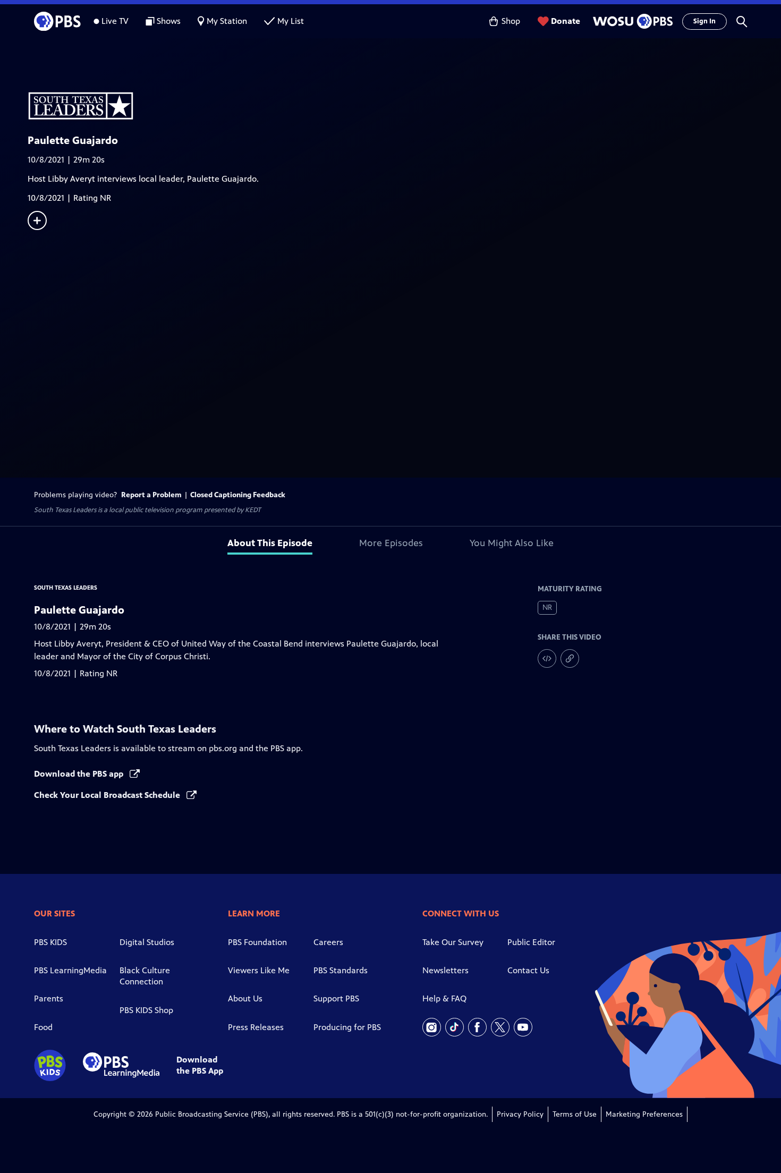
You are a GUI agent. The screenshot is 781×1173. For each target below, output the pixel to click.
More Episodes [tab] (391, 543)
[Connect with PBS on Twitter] (500, 1027)
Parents (48, 998)
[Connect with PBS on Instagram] (431, 1027)
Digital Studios (147, 942)
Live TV (115, 21)
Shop (511, 21)
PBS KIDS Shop (146, 1010)
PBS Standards (340, 970)
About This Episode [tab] (269, 543)
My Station (227, 21)
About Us (245, 998)
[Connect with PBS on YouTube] (523, 1027)
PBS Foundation (257, 942)
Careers (328, 942)
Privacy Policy (520, 1114)
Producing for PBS (347, 1027)
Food (43, 1027)
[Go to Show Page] (404, 94)
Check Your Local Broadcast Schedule (108, 795)
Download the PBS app (79, 774)
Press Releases (256, 1027)
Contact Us (528, 970)
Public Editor (531, 942)
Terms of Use (575, 1114)
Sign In (704, 21)
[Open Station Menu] (631, 21)
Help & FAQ (444, 998)
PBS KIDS (50, 942)
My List (290, 21)
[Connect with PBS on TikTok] (454, 1027)
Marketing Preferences (644, 1114)
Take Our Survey (452, 942)
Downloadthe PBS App (199, 1065)
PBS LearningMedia (70, 970)
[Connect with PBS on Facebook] (477, 1027)
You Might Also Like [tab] (512, 543)
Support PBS (336, 998)
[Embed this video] (547, 658)
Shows (169, 21)
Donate (565, 21)
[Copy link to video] (570, 658)
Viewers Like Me (259, 970)
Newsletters (445, 970)
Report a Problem (151, 494)
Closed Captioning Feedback (237, 494)
